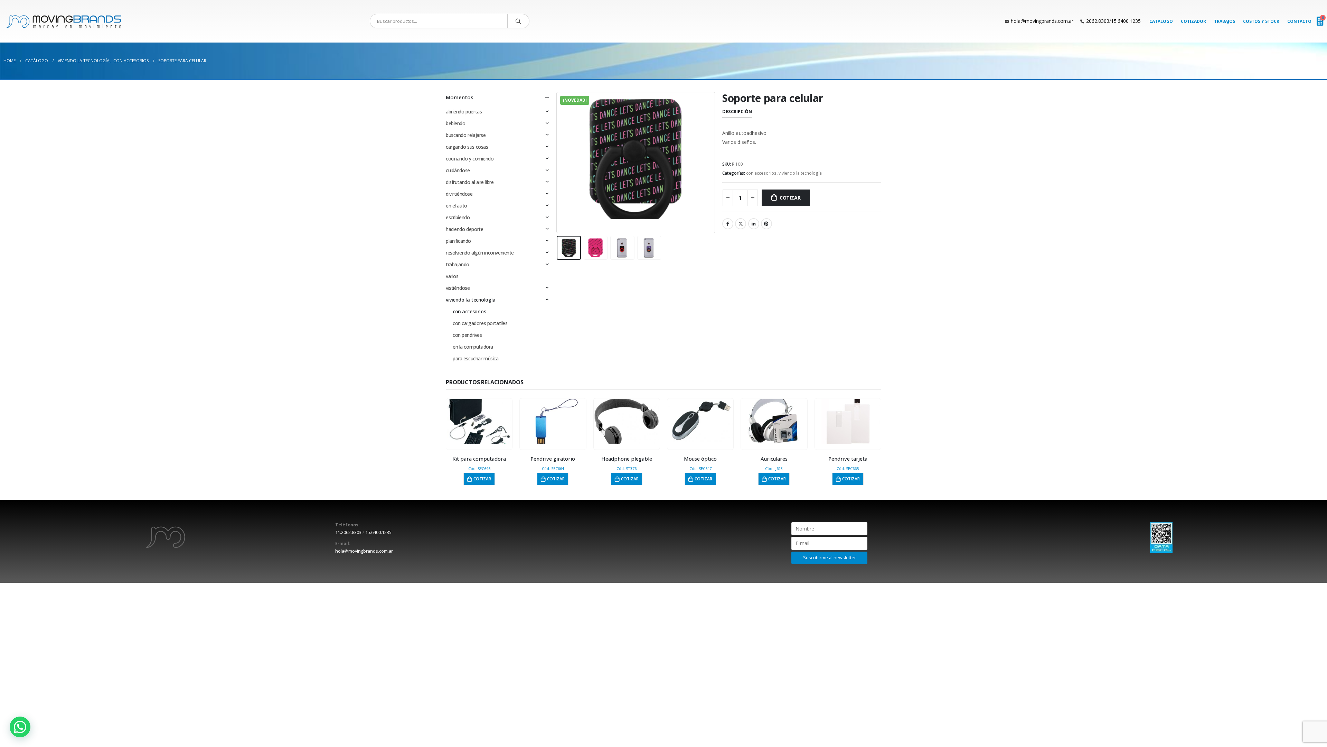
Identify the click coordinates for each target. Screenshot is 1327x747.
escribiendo (458, 217)
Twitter (740, 223)
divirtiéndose (459, 194)
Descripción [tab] (737, 111)
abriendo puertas (464, 111)
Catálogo (1161, 21)
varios (452, 276)
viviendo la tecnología (800, 173)
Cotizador (1193, 21)
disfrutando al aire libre (470, 182)
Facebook (727, 223)
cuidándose (458, 170)
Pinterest (766, 223)
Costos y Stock (1261, 21)
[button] (20, 727)
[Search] (518, 21)
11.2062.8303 (348, 532)
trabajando (457, 264)
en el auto (456, 205)
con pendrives (467, 335)
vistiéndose (458, 288)
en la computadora (473, 346)
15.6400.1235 (1126, 21)
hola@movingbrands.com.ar (1042, 21)
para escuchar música (476, 358)
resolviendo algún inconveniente (480, 252)
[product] (479, 421)
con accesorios (761, 173)
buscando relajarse (466, 135)
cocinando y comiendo (470, 158)
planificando (458, 241)
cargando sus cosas (467, 147)
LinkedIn (753, 223)
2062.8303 (1097, 21)
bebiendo (455, 123)
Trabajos (1224, 21)
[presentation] (558, 162)
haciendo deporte (464, 229)
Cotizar (790, 197)
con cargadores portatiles (480, 323)
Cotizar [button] (482, 479)
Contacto (1299, 21)
